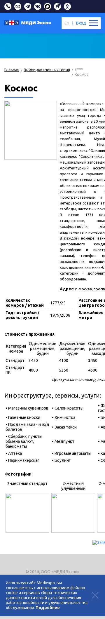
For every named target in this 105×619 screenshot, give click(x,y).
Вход (81, 23)
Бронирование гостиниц (47, 69)
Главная (11, 69)
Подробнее (48, 607)
